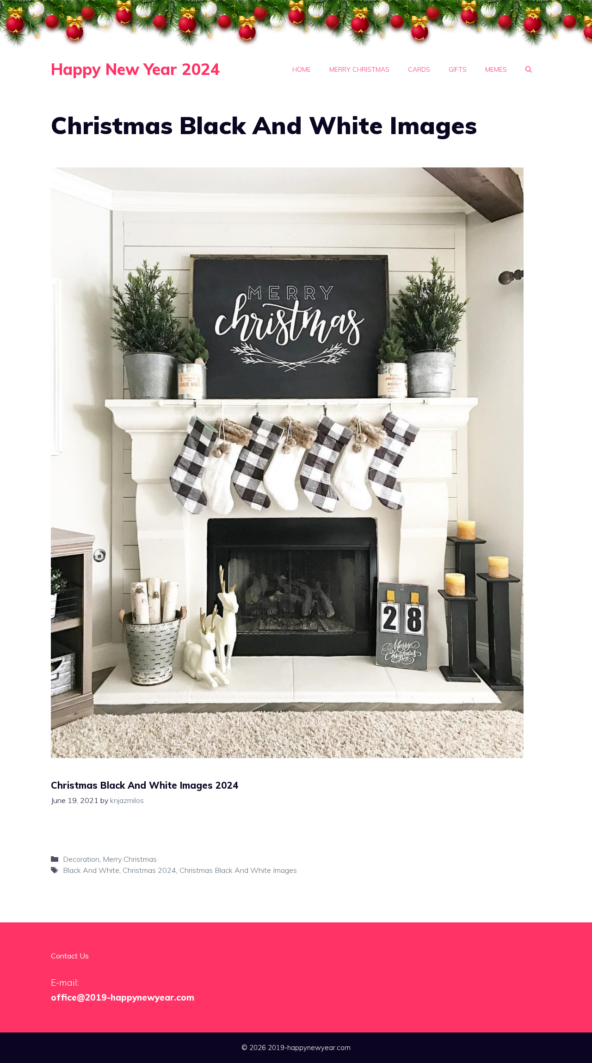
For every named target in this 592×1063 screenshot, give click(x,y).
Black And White (91, 870)
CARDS (419, 69)
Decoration (81, 859)
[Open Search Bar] (528, 69)
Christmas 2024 (149, 870)
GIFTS (458, 69)
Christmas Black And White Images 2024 (145, 785)
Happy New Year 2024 (135, 69)
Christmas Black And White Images (238, 870)
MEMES (496, 69)
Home (301, 69)
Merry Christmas (359, 69)
